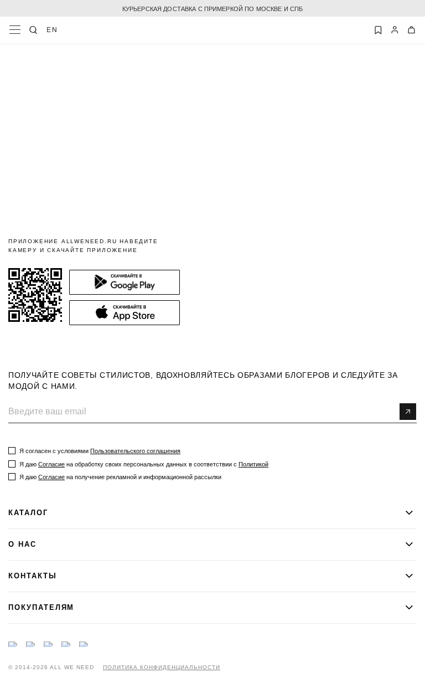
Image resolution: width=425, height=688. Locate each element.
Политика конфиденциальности (161, 667)
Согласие (51, 464)
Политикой (253, 464)
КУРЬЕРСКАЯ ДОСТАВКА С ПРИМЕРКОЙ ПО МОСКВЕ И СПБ (212, 8)
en (52, 29)
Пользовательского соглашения (135, 451)
